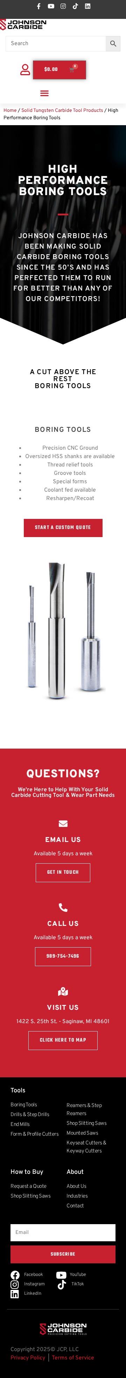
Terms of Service (73, 1358)
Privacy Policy (27, 1358)
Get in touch (63, 873)
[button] (44, 93)
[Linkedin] (87, 6)
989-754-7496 (63, 956)
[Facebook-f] (38, 6)
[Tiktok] (75, 6)
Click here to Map (63, 1040)
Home (10, 111)
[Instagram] (63, 6)
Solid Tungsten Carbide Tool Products (62, 111)
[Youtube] (51, 6)
